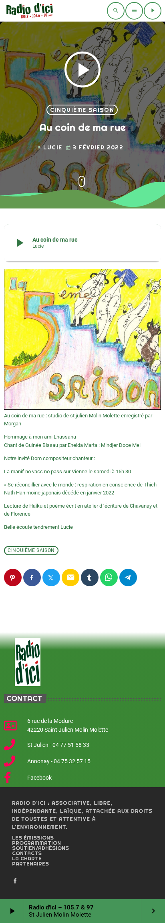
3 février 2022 (95, 147)
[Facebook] (15, 881)
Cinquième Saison (82, 109)
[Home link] (29, 11)
